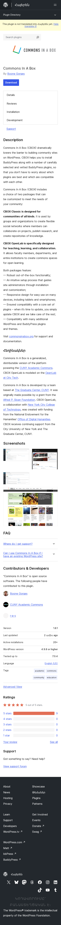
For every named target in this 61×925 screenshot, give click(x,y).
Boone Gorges (16, 73)
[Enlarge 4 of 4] (53, 491)
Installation (13, 111)
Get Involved (40, 814)
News (6, 792)
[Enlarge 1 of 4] (25, 453)
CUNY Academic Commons (36, 368)
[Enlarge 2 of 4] (53, 453)
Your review (10, 742)
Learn (6, 814)
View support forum (15, 766)
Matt (7, 848)
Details (11, 95)
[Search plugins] (37, 37)
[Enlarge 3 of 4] (25, 476)
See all (54, 742)
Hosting (8, 798)
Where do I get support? (18, 543)
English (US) (51, 663)
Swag (37, 831)
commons (51, 671)
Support (11, 128)
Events (36, 820)
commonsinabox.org (21, 336)
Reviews (12, 103)
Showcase (38, 786)
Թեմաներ (38, 792)
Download (11, 82)
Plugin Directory (11, 14)
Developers (10, 826)
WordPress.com (14, 842)
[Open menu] (56, 5)
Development (15, 120)
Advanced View (12, 686)
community (39, 677)
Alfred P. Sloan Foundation (19, 399)
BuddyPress (12, 859)
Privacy (7, 803)
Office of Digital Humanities (34, 419)
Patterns (37, 803)
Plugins (36, 798)
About (6, 786)
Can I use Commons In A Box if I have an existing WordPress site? (23, 555)
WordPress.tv (13, 831)
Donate (38, 826)
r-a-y (13, 615)
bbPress (9, 853)
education (51, 677)
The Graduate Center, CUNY (32, 390)
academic (39, 671)
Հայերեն (16, 874)
